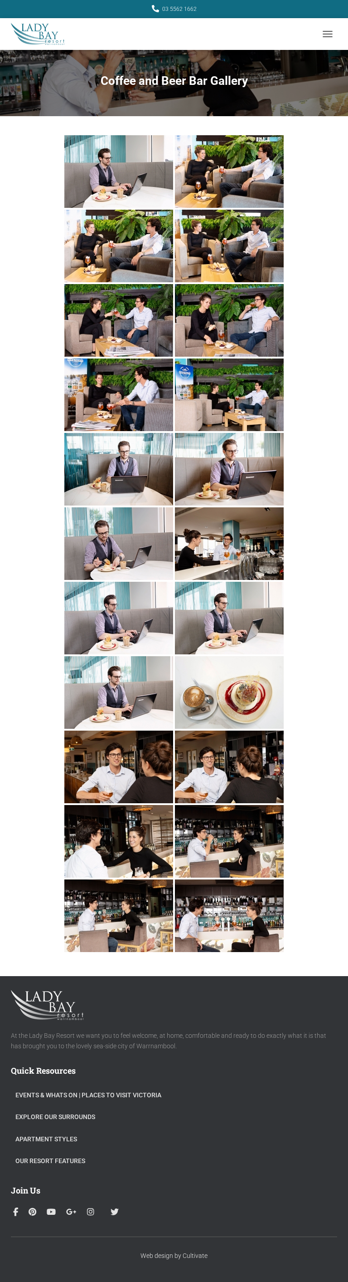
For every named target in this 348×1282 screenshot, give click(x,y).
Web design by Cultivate (174, 1255)
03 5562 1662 (179, 9)
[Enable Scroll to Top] (330, 1264)
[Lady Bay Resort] (41, 34)
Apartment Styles (46, 1139)
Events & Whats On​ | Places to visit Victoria (88, 1095)
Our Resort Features (50, 1160)
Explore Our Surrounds (55, 1116)
